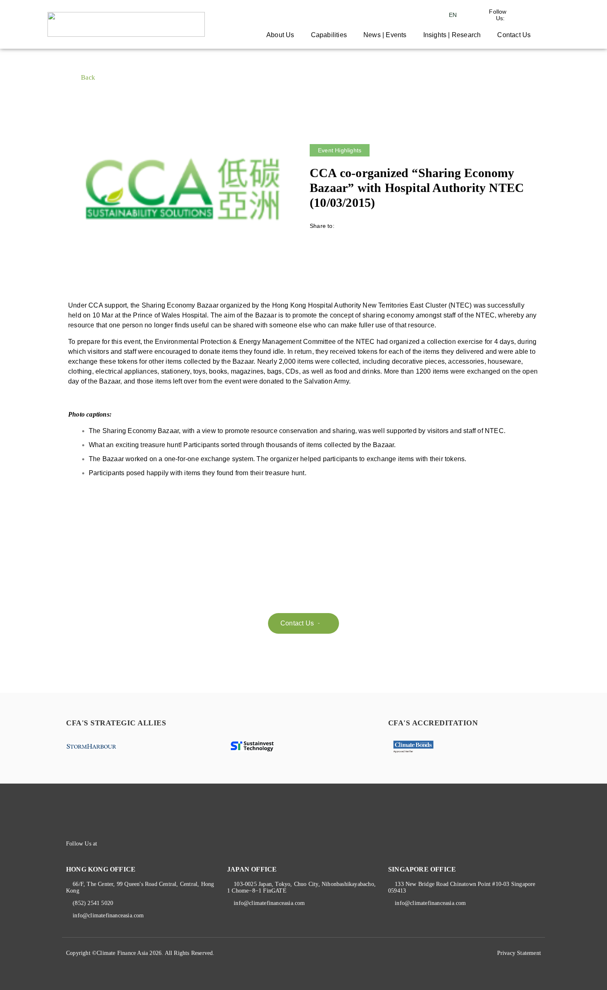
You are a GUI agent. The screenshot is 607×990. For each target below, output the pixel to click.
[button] (303, 623)
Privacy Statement (519, 953)
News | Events (385, 34)
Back (88, 77)
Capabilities (329, 34)
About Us (280, 34)
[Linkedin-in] (121, 844)
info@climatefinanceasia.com (108, 915)
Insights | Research (452, 34)
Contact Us (514, 34)
